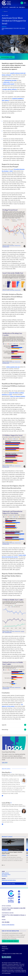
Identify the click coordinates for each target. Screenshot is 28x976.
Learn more (4, 762)
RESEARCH (4, 26)
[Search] (22, 3)
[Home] (3, 11)
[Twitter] (2, 795)
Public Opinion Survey (7, 28)
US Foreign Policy (6, 874)
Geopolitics (4, 875)
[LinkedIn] (2, 824)
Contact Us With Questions (8, 924)
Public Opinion (5, 872)
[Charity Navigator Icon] (14, 957)
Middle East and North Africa (9, 880)
